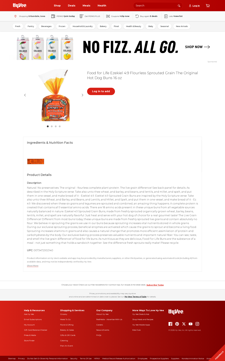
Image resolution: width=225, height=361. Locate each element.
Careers (99, 325)
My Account (29, 325)
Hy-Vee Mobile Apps (141, 325)
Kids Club (136, 330)
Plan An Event (66, 346)
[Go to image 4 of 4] (60, 126)
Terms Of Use (86, 358)
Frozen (62, 26)
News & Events (102, 330)
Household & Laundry (83, 26)
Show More (32, 266)
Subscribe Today (155, 285)
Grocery (63, 314)
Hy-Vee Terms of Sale (135, 297)
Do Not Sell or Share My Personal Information (47, 358)
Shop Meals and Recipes (142, 319)
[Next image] (82, 95)
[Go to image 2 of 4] (52, 126)
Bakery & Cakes (67, 330)
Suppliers (175, 358)
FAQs (98, 335)
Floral (116, 26)
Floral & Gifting (66, 325)
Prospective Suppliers (159, 358)
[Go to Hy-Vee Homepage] (20, 5)
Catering (64, 340)
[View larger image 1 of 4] (54, 95)
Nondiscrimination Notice (193, 358)
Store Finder (29, 340)
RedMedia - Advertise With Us (109, 319)
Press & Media (30, 335)
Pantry (31, 26)
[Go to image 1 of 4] (48, 126)
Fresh (17, 26)
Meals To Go (65, 319)
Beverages (46, 26)
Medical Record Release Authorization (118, 358)
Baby (150, 26)
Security (73, 358)
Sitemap (12, 358)
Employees (142, 358)
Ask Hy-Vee (29, 314)
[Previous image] (25, 95)
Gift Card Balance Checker (35, 330)
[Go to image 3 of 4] (56, 126)
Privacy (21, 358)
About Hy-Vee (102, 314)
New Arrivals (182, 26)
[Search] (179, 5)
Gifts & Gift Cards (67, 335)
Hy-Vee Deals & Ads (140, 314)
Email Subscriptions (33, 319)
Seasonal (164, 26)
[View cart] (207, 6)
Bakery (103, 26)
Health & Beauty (133, 26)
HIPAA (97, 358)
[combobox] (158, 5)
